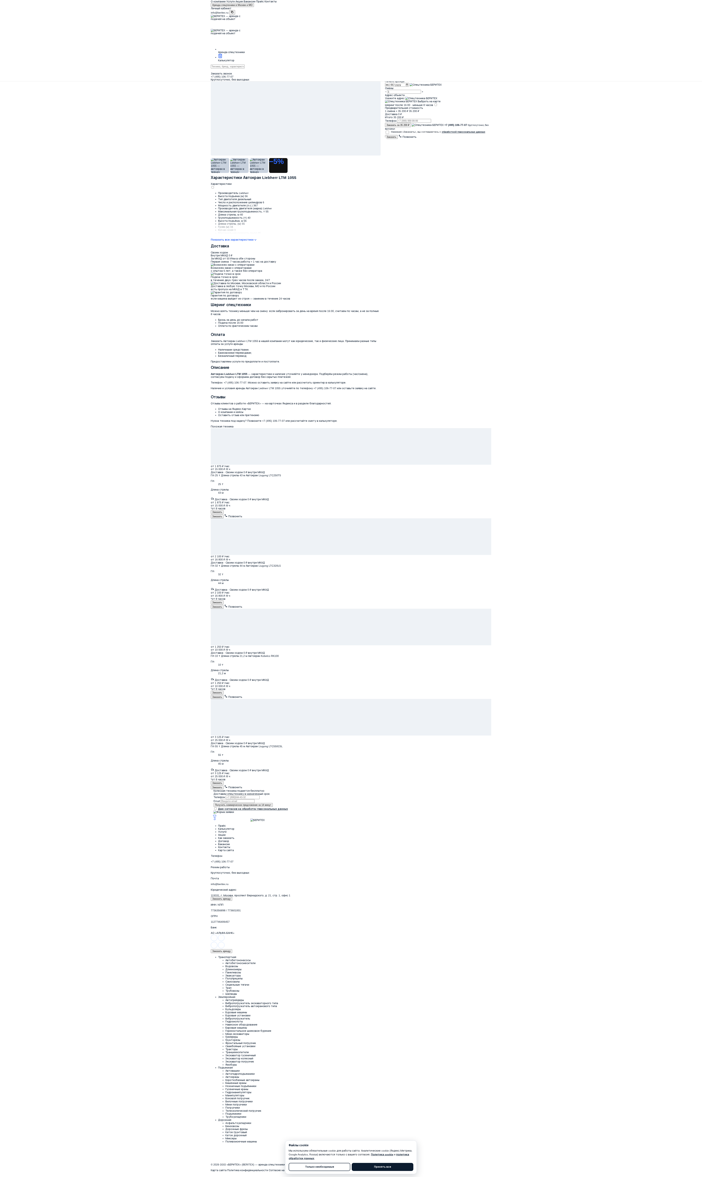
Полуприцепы (234, 978)
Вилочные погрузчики (239, 1101)
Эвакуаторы (233, 975)
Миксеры (231, 1138)
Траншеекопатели (237, 1052)
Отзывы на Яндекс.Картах (234, 409)
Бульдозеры (233, 1009)
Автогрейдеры (234, 1000)
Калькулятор (226, 828)
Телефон (391, 120)
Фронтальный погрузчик (240, 1043)
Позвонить (409, 136)
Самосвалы (232, 981)
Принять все (382, 1166)
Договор (223, 841)
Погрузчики (232, 1107)
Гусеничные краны (236, 1089)
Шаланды (231, 993)
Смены (389, 88)
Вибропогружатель (237, 1018)
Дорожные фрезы (236, 1129)
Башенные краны (235, 1082)
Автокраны (232, 1076)
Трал (228, 987)
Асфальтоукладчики (238, 1123)
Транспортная (227, 957)
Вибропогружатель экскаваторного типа (251, 1003)
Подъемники (233, 1113)
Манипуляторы (234, 1095)
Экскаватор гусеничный (240, 1055)
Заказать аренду (221, 898)
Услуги (230, 1)
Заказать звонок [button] (221, 73)
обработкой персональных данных (463, 131)
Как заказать (226, 838)
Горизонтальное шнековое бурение (248, 1030)
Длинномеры (233, 969)
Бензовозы (232, 1126)
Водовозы (231, 966)
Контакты (271, 1)
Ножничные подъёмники (240, 1086)
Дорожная (224, 1119)
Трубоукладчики (235, 1116)
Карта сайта (226, 850)
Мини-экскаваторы (237, 1033)
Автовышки (232, 1070)
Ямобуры (231, 1064)
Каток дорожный (236, 1135)
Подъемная (225, 1067)
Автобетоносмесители (240, 963)
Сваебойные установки (240, 1046)
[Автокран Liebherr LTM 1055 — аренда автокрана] (296, 99)
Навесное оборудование (241, 1024)
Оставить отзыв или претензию (238, 415)
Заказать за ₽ (398, 125)
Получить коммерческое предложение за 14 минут (243, 805)
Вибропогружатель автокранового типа (251, 1006)
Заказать (391, 137)
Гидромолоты (234, 1021)
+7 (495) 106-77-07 (222, 76)
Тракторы (231, 1049)
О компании (218, 1)
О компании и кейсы (230, 412)
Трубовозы (232, 990)
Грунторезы (232, 1039)
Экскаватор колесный (239, 1058)
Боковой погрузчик (237, 1098)
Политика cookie (382, 1154)
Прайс (260, 1)
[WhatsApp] (214, 940)
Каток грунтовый (236, 1132)
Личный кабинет (221, 8)
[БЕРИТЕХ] (230, 820)
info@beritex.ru (220, 12)
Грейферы (231, 1036)
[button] (354, 50)
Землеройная (226, 997)
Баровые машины (236, 1027)
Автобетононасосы (238, 960)
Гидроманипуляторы (238, 1092)
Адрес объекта (395, 95)
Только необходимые (319, 1166)
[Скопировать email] (232, 12)
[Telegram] (221, 940)
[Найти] (351, 70)
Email (217, 801)
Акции (239, 1)
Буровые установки (237, 1015)
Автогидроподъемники (240, 1073)
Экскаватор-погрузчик (239, 1061)
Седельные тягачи (237, 984)
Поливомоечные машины (241, 1141)
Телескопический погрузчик (243, 1110)
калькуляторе (328, 420)
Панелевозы (233, 972)
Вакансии (249, 1)
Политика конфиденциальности (247, 1170)
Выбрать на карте (429, 101)
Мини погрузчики (236, 1104)
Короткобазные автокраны (242, 1080)
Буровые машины (236, 1012)
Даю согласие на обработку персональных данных (253, 808)
